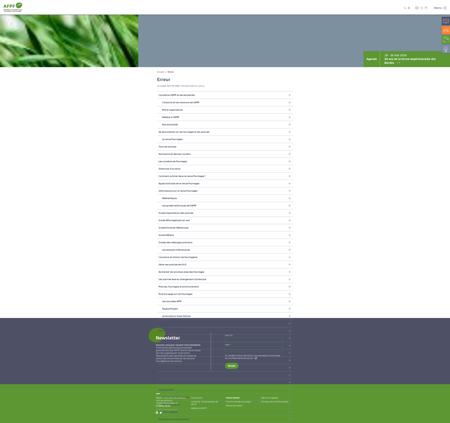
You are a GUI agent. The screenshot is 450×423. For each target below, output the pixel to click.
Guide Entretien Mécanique (173, 227)
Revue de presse (234, 405)
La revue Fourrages (172, 139)
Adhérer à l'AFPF (170, 117)
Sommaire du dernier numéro (175, 154)
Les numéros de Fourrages (173, 161)
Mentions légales (269, 397)
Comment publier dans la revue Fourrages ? (182, 176)
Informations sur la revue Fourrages (178, 190)
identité (229, 335)
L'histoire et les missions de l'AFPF (180, 102)
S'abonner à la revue (169, 168)
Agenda (371, 59)
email (228, 345)
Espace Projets (170, 308)
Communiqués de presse (238, 401)
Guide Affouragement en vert (174, 220)
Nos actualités (170, 124)
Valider (232, 365)
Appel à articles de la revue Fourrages (179, 183)
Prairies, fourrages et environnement (179, 286)
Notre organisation (172, 109)
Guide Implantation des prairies (176, 212)
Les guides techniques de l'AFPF (179, 205)
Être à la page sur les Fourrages (175, 294)
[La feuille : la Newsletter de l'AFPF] (422, 8)
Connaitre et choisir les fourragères (178, 257)
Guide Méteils (166, 235)
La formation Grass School (176, 316)
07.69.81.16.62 (163, 405)
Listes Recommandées (174, 323)
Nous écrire (196, 397)
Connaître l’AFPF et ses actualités (177, 95)
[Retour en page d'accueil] (13, 7)
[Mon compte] (411, 8)
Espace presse (166, 389)
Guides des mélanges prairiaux (175, 242)
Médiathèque (169, 198)
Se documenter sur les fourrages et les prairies (184, 131)
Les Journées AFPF (172, 301)
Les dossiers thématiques (176, 249)
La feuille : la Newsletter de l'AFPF (177, 375)
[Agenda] (428, 8)
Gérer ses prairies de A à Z (172, 264)
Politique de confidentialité (174, 419)
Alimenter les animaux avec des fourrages (181, 271)
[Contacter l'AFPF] (417, 8)
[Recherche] (405, 8)
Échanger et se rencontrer (173, 330)
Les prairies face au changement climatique (182, 279)
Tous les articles (167, 146)
